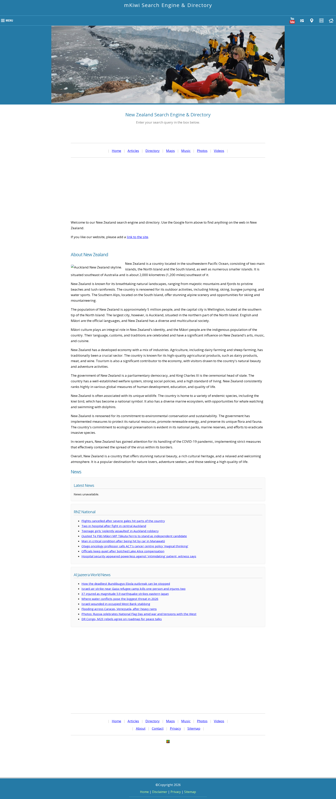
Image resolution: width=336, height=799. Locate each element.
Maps (170, 150)
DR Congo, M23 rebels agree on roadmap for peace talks (121, 619)
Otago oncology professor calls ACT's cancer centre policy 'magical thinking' (134, 546)
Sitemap (193, 728)
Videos (219, 150)
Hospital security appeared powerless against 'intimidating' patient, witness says (138, 556)
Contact (158, 728)
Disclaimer (159, 792)
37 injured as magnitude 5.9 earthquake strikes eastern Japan (125, 594)
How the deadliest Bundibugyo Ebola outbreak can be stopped (125, 584)
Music (186, 150)
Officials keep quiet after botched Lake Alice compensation (122, 551)
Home (116, 150)
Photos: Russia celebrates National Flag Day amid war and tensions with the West (138, 614)
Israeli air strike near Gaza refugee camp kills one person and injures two (133, 589)
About (140, 728)
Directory (152, 150)
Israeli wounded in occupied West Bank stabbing (115, 604)
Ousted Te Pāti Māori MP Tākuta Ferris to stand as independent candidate (134, 536)
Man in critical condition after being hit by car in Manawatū (123, 541)
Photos (202, 150)
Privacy (175, 728)
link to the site (137, 237)
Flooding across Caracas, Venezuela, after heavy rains (119, 609)
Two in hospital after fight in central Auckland (113, 526)
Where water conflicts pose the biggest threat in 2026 (119, 599)
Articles (133, 150)
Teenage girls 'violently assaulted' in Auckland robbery (120, 531)
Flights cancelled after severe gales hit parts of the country (123, 521)
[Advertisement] (168, 188)
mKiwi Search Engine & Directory (168, 5)
